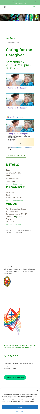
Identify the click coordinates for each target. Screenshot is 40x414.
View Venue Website (13, 224)
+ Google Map (17, 216)
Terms (12, 296)
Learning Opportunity (14, 184)
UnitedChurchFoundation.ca (22, 280)
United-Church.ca (19, 278)
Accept (20, 407)
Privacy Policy (12, 293)
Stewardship (18, 284)
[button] (37, 391)
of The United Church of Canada (20, 348)
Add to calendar (16, 155)
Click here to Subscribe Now (15, 377)
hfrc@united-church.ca (20, 3)
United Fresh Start (20, 286)
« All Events (11, 38)
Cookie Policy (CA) (12, 299)
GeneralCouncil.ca (20, 282)
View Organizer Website (14, 200)
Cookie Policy (19, 411)
